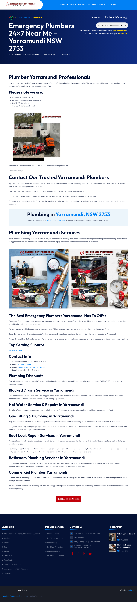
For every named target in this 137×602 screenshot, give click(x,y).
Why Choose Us (84, 5)
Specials (73, 5)
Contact (102, 5)
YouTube (62, 220)
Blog (5, 547)
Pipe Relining (52, 542)
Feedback (8, 573)
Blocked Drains (53, 534)
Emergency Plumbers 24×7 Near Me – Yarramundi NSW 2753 (46, 54)
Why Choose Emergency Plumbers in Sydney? (22, 534)
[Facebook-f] (72, 553)
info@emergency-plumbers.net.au (31, 367)
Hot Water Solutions (55, 538)
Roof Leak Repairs (54, 551)
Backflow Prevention (55, 547)
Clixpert (132, 590)
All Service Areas (15, 350)
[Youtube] (90, 553)
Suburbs (95, 5)
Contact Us (8, 556)
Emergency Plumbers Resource (16, 569)
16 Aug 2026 (123, 540)
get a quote (113, 5)
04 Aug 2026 (124, 551)
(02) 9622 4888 (24, 364)
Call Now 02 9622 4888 (68, 499)
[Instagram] (78, 553)
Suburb (6, 551)
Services (63, 5)
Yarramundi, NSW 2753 (83, 214)
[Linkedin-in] (84, 553)
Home (11, 54)
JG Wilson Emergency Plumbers (14, 596)
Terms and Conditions (12, 564)
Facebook (51, 220)
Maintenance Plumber (55, 556)
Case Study (8, 560)
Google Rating (25, 17)
